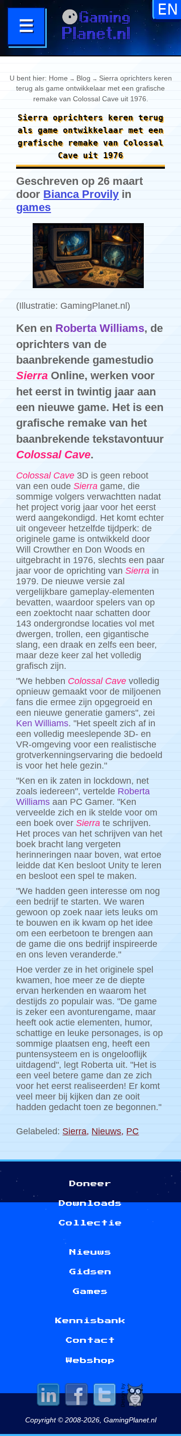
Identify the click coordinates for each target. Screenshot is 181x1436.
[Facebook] (76, 1396)
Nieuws (106, 1131)
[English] (167, 13)
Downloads (90, 1203)
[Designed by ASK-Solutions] (133, 1396)
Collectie (90, 1222)
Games (90, 1291)
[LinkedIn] (48, 1396)
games (33, 207)
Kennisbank (90, 1320)
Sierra (74, 1131)
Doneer (90, 1183)
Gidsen (90, 1271)
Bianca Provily (81, 194)
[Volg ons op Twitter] (105, 1396)
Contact (90, 1340)
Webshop (90, 1360)
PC (132, 1131)
